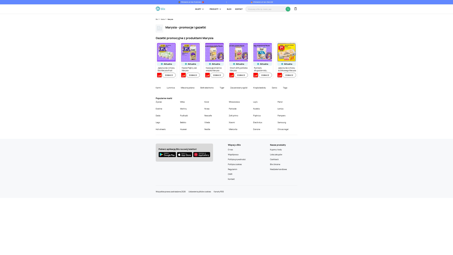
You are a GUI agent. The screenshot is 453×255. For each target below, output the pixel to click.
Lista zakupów (276, 154)
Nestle (207, 129)
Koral (206, 102)
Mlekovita (233, 129)
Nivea (206, 108)
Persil (280, 102)
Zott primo (233, 115)
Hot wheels (161, 129)
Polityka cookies (235, 164)
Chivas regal (283, 129)
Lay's (255, 102)
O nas (230, 149)
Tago (285, 87)
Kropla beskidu (259, 87)
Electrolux (257, 122)
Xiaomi (232, 122)
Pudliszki (184, 115)
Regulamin (232, 169)
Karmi (158, 87)
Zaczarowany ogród (239, 87)
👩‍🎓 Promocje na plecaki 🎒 (191, 2)
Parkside (233, 108)
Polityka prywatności (237, 159)
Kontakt (239, 9)
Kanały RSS (219, 191)
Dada (158, 115)
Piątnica (257, 115)
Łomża (280, 108)
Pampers (281, 115)
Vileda (207, 122)
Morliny (183, 108)
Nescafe (208, 115)
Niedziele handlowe (278, 169)
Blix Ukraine (275, 164)
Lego (158, 122)
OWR (230, 174)
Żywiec (159, 102)
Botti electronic (207, 87)
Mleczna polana (188, 87)
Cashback (274, 159)
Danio (274, 87)
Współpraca (233, 154)
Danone (256, 129)
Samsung (282, 122)
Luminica (171, 87)
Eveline (159, 108)
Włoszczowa (234, 102)
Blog (229, 9)
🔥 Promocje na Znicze (262, 2)
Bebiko (183, 122)
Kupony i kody (276, 149)
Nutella (256, 108)
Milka (182, 102)
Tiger (222, 87)
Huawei (183, 129)
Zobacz (169, 75)
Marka (163, 19)
